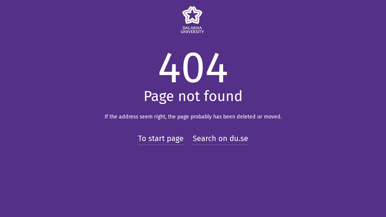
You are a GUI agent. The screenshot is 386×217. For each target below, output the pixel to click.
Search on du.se (220, 138)
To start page (161, 138)
